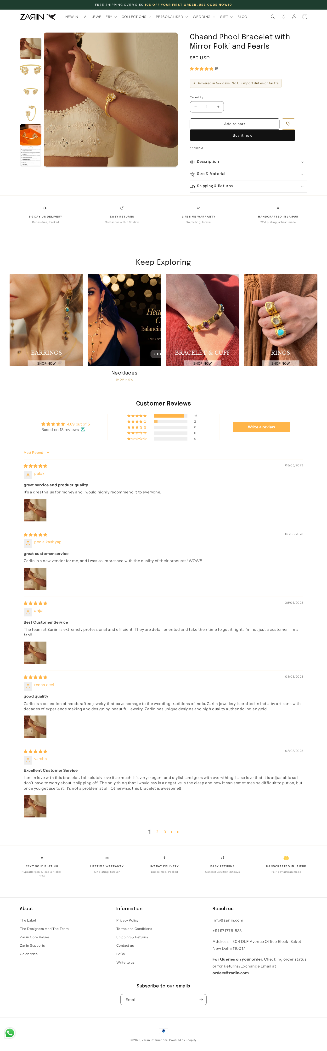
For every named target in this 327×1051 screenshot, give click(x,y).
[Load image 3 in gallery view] (30, 91)
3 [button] (165, 831)
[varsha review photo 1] (35, 806)
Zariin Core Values (35, 937)
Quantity (196, 97)
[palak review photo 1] (35, 510)
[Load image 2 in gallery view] (30, 70)
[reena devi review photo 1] (35, 726)
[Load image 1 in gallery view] (30, 48)
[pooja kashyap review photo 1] (35, 578)
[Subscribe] (201, 999)
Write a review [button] (261, 427)
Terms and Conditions (134, 929)
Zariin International (155, 1040)
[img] (35, 466)
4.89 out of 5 (78, 424)
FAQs (120, 954)
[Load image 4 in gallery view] (30, 113)
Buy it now (243, 135)
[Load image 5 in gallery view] (30, 134)
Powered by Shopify (183, 1040)
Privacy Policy (127, 920)
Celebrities (29, 954)
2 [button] (157, 831)
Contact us (125, 945)
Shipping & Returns (132, 937)
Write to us (125, 962)
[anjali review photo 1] (35, 652)
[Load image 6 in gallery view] (30, 156)
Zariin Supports (32, 945)
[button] (100, 17)
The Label (28, 920)
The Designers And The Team (44, 929)
